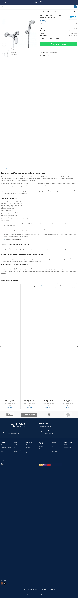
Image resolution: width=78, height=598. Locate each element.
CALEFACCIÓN (29, 442)
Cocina (3, 442)
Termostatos (29, 450)
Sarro (53, 449)
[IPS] (48, 414)
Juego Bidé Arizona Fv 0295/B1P (10, 400)
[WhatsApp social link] (50, 55)
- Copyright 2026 (47, 589)
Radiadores (29, 445)
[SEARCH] (75, 6)
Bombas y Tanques (41, 443)
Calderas (28, 447)
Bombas (41, 446)
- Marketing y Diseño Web (44, 594)
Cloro (53, 446)
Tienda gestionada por (29, 594)
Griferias (3, 445)
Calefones (66, 445)
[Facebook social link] (46, 55)
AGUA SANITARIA (68, 442)
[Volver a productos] (74, 12)
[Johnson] (29, 414)
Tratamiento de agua (56, 443)
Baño (45, 11)
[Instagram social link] (2, 583)
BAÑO (15, 442)
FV (10, 405)
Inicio (41, 11)
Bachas (2, 451)
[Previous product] (72, 12)
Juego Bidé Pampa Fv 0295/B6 (29, 400)
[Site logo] (39, 2)
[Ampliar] (4, 44)
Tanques (41, 449)
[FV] (68, 414)
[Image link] (12, 520)
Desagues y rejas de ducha (18, 450)
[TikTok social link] (5, 583)
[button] (2, 29)
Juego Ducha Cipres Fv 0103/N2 (68, 400)
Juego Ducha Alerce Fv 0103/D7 (48, 400)
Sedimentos (55, 451)
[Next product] (76, 12)
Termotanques (67, 447)
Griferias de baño (52, 11)
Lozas (15, 447)
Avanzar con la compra (59, 44)
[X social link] (48, 55)
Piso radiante (29, 452)
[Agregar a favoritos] (15, 286)
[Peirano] (10, 414)
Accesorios (16, 454)
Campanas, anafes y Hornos (6, 448)
